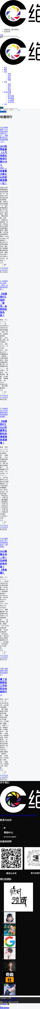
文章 (5, 82)
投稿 (1, 107)
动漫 (5, 71)
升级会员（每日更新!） (12, 29)
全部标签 (3, 112)
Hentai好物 (7, 92)
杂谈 (1, 262)
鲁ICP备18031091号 (8, 1000)
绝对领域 (14, 998)
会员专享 (7, 31)
